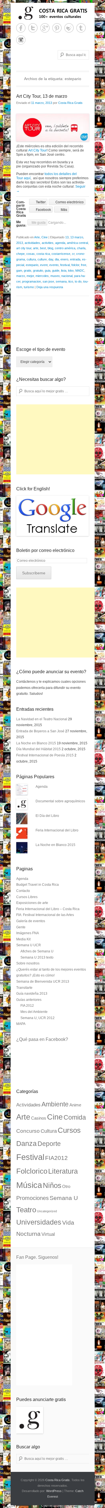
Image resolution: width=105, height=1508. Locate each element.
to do (78, 281)
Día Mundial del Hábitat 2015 (38, 749)
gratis (27, 270)
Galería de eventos (30, 921)
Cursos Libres (27, 897)
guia (47, 270)
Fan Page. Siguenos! (37, 1257)
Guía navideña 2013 (31, 994)
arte (35, 248)
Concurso (28, 1131)
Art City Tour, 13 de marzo (41, 96)
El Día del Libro (47, 816)
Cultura (49, 1131)
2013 (19, 242)
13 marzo (76, 237)
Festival (30, 1157)
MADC (79, 270)
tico (70, 281)
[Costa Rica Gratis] (52, 13)
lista (63, 270)
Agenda (42, 787)
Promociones (32, 1198)
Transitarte (24, 988)
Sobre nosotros (27, 963)
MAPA (20, 1024)
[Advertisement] (58, 439)
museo (55, 276)
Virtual (48, 1234)
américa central (77, 242)
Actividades (28, 1105)
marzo (20, 276)
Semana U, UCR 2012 (37, 1018)
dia (57, 259)
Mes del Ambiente (34, 1012)
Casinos (38, 1118)
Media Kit (23, 939)
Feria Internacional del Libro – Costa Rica (48, 909)
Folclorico (31, 1171)
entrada (75, 259)
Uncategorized (47, 1211)
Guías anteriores (28, 1000)
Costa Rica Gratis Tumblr (81, 27)
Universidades (38, 1222)
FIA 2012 (27, 1006)
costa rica (43, 253)
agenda (60, 242)
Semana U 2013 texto (36, 957)
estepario (32, 265)
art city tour (23, 248)
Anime (75, 1105)
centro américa (65, 248)
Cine (44, 237)
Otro (66, 1186)
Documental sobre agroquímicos (60, 801)
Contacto (23, 891)
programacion (31, 281)
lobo (71, 270)
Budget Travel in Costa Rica (37, 885)
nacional (67, 276)
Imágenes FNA (27, 933)
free (83, 265)
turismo (29, 287)
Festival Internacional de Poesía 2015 (45, 755)
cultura (31, 259)
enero (64, 259)
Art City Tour (37, 150)
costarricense (61, 253)
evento (54, 265)
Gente (20, 927)
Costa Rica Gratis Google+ (45, 27)
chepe (20, 253)
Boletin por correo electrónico (45, 550)
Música (29, 1185)
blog (50, 248)
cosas (30, 253)
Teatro (26, 1210)
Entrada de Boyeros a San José (40, 731)
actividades (32, 242)
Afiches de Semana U (36, 951)
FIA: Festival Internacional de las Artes (45, 915)
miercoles (42, 276)
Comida (75, 1117)
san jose (48, 281)
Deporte (49, 1143)
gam (19, 270)
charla (81, 248)
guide (55, 270)
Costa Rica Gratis (70, 102)
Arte (37, 237)
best (43, 248)
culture (42, 259)
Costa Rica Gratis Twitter (33, 27)
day (50, 259)
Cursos (69, 1130)
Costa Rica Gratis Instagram (20, 40)
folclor (75, 265)
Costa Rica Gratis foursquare (69, 27)
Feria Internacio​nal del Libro (57, 830)
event (44, 265)
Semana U (64, 1198)
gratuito (38, 270)
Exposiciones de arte (32, 903)
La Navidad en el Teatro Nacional (41, 719)
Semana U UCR (28, 945)
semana (61, 281)
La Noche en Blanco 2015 (36, 743)
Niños (52, 1185)
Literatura (63, 1171)
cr (73, 253)
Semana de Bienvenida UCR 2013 (42, 981)
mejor (30, 276)
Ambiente (55, 1104)
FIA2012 (56, 1158)
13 (67, 237)
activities (47, 242)
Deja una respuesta (49, 287)
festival (65, 265)
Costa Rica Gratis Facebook (20, 27)
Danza (26, 1143)
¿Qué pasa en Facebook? (42, 1039)
